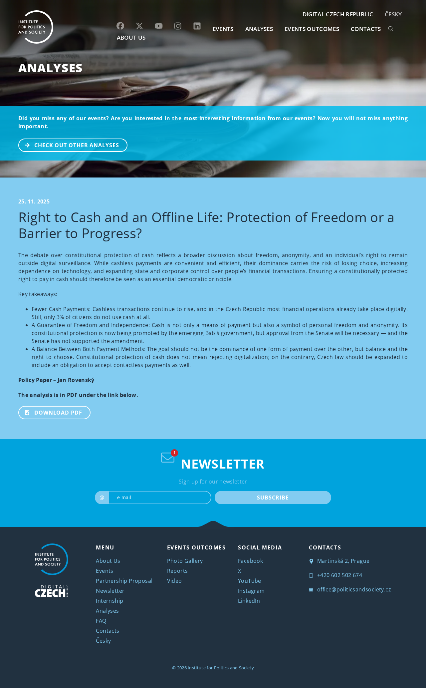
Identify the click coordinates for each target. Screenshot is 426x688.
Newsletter (110, 590)
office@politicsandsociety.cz (353, 589)
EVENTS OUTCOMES (312, 29)
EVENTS (223, 29)
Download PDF (58, 412)
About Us (108, 560)
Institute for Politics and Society (221, 668)
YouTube (249, 580)
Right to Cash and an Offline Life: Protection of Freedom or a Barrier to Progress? (206, 225)
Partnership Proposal (124, 580)
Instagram (251, 590)
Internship (109, 600)
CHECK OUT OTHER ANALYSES (76, 145)
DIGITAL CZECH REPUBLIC (338, 14)
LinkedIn (249, 600)
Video (174, 580)
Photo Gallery (185, 560)
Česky (393, 14)
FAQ (101, 620)
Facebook (250, 560)
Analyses (259, 29)
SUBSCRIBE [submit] (273, 497)
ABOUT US (131, 37)
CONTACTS (366, 29)
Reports (177, 570)
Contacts (107, 630)
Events (104, 570)
